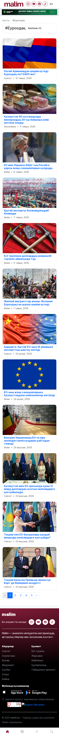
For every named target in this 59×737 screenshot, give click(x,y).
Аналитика (8, 655)
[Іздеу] (51, 731)
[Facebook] (39, 3)
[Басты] (7, 731)
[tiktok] (52, 622)
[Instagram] (28, 3)
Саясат (6, 651)
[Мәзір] (22, 731)
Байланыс (37, 660)
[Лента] (37, 731)
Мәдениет (8, 665)
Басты (6, 20)
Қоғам (5, 660)
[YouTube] (33, 3)
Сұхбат (6, 669)
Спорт (5, 674)
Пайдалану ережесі (43, 669)
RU (51, 4)
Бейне (5, 679)
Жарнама (36, 655)
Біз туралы (37, 651)
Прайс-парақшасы (12, 722)
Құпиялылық (38, 665)
